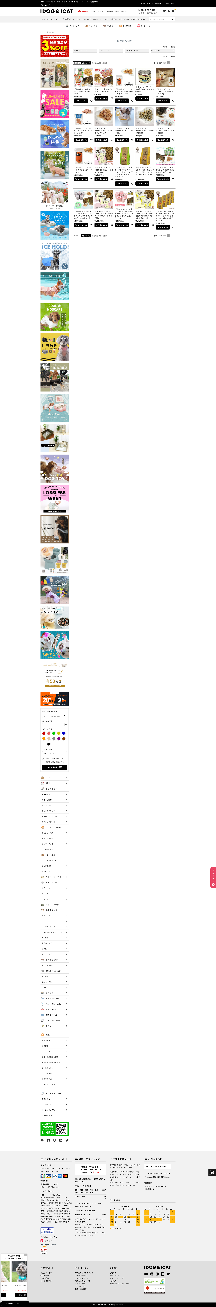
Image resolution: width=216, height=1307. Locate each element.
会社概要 (113, 1273)
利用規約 (113, 1281)
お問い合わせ (171, 3)
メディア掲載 (80, 1283)
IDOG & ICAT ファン (49, 1110)
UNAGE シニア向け (138, 19)
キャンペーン (146, 26)
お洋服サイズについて (50, 816)
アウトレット (47, 805)
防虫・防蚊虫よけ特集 (50, 1057)
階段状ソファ (47, 871)
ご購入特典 (44, 1278)
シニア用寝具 (47, 866)
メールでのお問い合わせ (156, 1166)
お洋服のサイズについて (84, 1273)
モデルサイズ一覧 (48, 822)
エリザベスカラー (48, 844)
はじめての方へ (47, 1104)
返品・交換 (44, 1275)
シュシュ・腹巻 (47, 833)
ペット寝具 (93, 26)
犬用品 (49, 777)
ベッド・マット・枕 (49, 860)
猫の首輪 (45, 976)
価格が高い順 (96, 63)
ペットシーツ (47, 899)
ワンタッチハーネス (49, 927)
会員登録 (157, 3)
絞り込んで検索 (55, 767)
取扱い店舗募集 (81, 1289)
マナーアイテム (47, 849)
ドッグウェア (74, 26)
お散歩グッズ (47, 943)
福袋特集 (45, 1046)
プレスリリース (81, 1286)
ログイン (146, 3)
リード (44, 921)
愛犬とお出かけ (47, 1068)
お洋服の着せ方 (81, 1275)
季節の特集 (46, 1040)
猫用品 (49, 783)
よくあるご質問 (46, 1281)
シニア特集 (127, 26)
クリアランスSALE (84, 19)
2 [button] (170, 63)
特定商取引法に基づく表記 (119, 1283)
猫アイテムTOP (48, 965)
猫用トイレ (46, 893)
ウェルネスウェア (48, 811)
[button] (174, 63)
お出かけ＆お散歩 (110, 19)
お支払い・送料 (46, 1273)
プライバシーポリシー (118, 1278)
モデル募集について (82, 1281)
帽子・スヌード (47, 838)
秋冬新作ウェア (69, 19)
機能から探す (47, 800)
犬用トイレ (46, 888)
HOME (42, 32)
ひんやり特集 (124, 19)
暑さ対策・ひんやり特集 (51, 1062)
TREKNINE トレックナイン (52, 932)
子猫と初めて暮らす (49, 1084)
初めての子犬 (47, 1079)
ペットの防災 (47, 1073)
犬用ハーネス (47, 915)
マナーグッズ (47, 954)
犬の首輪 (45, 938)
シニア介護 (46, 1051)
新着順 (104, 63)
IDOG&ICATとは (48, 1115)
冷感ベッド (97, 19)
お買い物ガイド (47, 1099)
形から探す (46, 794)
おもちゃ (110, 26)
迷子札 (44, 949)
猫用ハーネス (47, 982)
